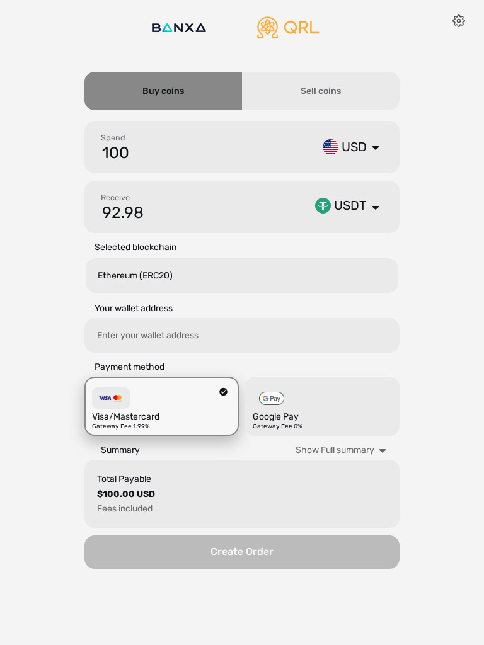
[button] (345, 147)
